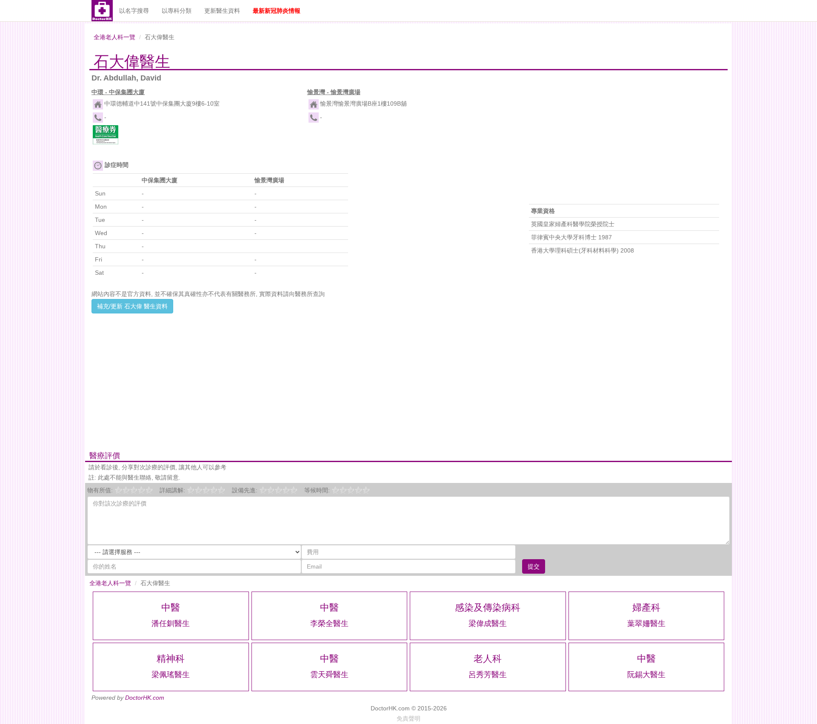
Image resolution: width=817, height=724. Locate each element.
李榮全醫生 (329, 623)
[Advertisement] (300, 373)
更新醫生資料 (222, 10)
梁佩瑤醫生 (170, 674)
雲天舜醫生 (329, 674)
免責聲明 (408, 718)
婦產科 (646, 607)
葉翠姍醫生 (646, 623)
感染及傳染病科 (487, 607)
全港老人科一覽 (114, 37)
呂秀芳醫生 (487, 674)
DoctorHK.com (144, 697)
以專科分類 (176, 10)
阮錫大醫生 (646, 674)
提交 (534, 566)
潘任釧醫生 (170, 623)
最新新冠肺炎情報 (276, 10)
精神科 (171, 658)
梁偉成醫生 (487, 623)
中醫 (170, 607)
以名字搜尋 (134, 10)
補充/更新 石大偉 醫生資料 (132, 306)
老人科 (488, 658)
